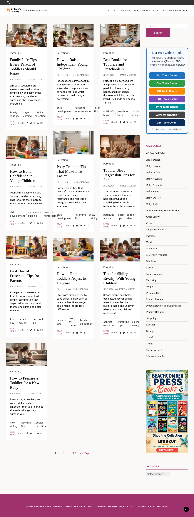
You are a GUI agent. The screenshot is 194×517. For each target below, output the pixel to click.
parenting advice (108, 216)
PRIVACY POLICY (87, 506)
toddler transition (40, 424)
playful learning (27, 114)
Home (111, 10)
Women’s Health (173, 10)
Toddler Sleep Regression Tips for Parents (119, 175)
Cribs (149, 223)
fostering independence (83, 109)
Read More (13, 123)
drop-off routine (73, 322)
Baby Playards (154, 178)
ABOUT (29, 506)
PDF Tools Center (167, 99)
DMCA (76, 506)
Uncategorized (154, 350)
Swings (150, 331)
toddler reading (135, 113)
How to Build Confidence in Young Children (22, 176)
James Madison (34, 80)
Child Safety (153, 216)
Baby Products (154, 185)
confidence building (34, 214)
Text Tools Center (167, 75)
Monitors (151, 261)
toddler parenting (40, 114)
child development (64, 109)
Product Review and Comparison (163, 305)
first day (12, 321)
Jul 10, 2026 (62, 182)
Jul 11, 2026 (15, 80)
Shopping (151, 318)
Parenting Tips (80, 216)
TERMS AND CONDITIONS (106, 506)
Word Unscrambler (167, 114)
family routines (15, 114)
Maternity (151, 248)
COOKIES (68, 506)
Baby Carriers (153, 166)
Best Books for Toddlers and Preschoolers (115, 64)
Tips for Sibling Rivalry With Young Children (119, 278)
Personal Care (153, 293)
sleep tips (121, 216)
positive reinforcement (52, 214)
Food (149, 242)
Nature (150, 267)
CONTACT (57, 506)
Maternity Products (156, 254)
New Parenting (154, 274)
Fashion (150, 235)
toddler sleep (131, 216)
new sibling (13, 424)
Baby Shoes (152, 191)
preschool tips (37, 321)
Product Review (154, 299)
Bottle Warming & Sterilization (163, 210)
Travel (149, 337)
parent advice (22, 321)
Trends (150, 343)
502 (74, 453)
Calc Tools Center (167, 83)
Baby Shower (153, 197)
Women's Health (155, 356)
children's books (108, 113)
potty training (93, 216)
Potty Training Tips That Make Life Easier (72, 171)
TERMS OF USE (126, 506)
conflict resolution (109, 323)
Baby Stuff (128, 10)
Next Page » (85, 453)
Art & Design (153, 159)
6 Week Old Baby (155, 153)
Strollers (150, 324)
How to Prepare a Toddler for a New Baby (25, 383)
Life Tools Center (167, 122)
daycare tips (61, 322)
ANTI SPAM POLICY (43, 506)
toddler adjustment (86, 322)
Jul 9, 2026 (62, 289)
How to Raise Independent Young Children (72, 64)
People (150, 286)
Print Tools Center (167, 106)
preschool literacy (122, 113)
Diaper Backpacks (156, 229)
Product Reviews (155, 311)
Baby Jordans (153, 172)
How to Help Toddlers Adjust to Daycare (71, 278)
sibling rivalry (136, 323)
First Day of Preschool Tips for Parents (24, 276)
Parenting (149, 10)
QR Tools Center (167, 91)
